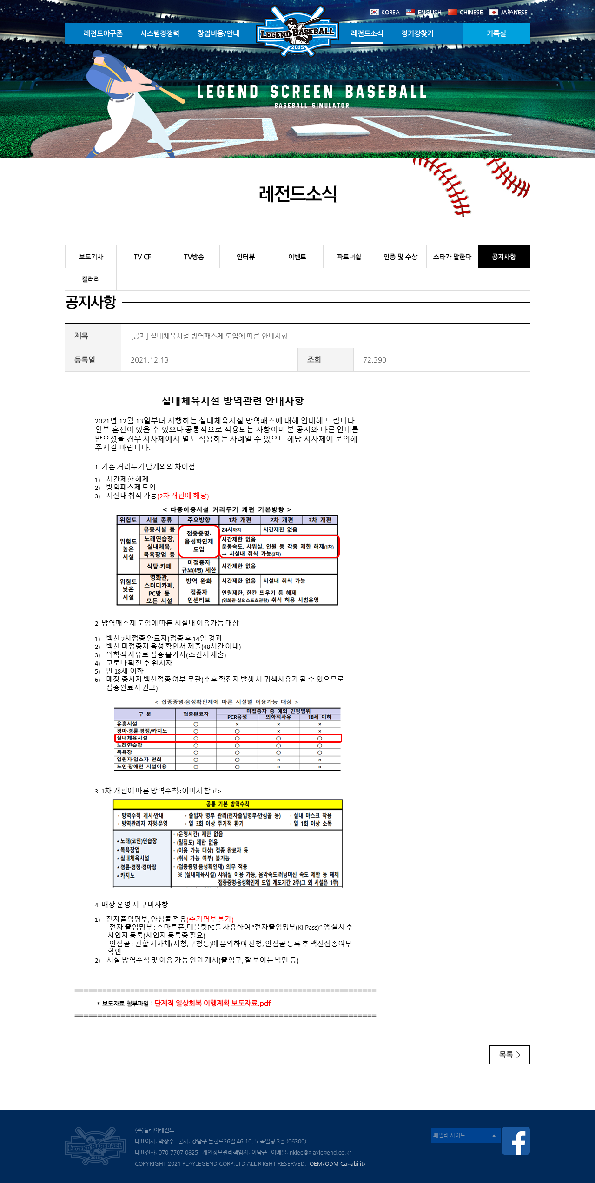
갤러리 (91, 279)
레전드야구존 (103, 33)
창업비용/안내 (218, 33)
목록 (507, 1054)
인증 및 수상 (400, 256)
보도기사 (91, 256)
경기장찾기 (417, 33)
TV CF (142, 256)
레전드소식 (367, 33)
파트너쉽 (349, 256)
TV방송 (194, 256)
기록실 (496, 33)
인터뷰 (246, 256)
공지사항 (504, 256)
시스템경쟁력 (159, 33)
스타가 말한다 (452, 256)
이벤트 (297, 256)
